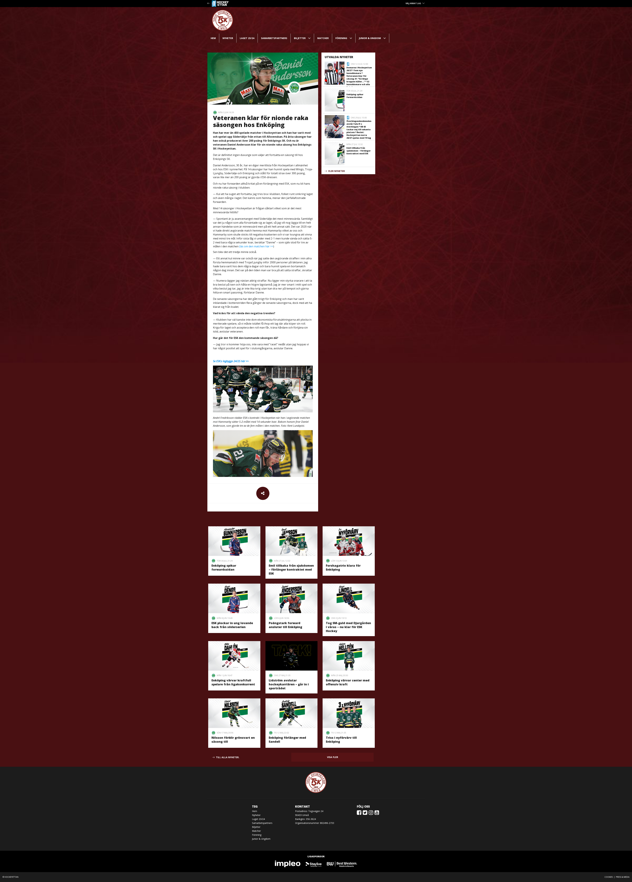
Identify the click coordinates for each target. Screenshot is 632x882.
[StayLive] (313, 863)
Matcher (323, 38)
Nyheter (228, 38)
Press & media (623, 877)
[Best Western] (342, 863)
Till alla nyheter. (227, 757)
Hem (213, 38)
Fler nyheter (336, 171)
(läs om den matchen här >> (256, 246)
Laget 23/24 (247, 38)
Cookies (609, 877)
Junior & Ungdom (370, 38)
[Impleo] (288, 863)
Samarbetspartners (274, 38)
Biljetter (300, 38)
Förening (341, 38)
